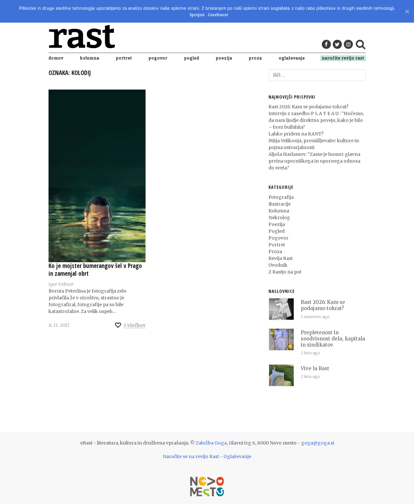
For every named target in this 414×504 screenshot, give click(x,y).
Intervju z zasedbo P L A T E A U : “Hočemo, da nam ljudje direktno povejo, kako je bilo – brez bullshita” (316, 120)
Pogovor (158, 58)
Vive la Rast (315, 368)
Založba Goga (211, 443)
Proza (255, 58)
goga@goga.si (317, 443)
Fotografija (281, 197)
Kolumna (89, 58)
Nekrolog (279, 217)
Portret (124, 58)
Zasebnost (218, 14)
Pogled (191, 58)
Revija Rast (280, 258)
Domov (56, 58)
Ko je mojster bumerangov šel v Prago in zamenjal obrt (95, 270)
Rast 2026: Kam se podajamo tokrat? (308, 107)
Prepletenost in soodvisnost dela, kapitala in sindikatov (333, 338)
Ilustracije (279, 204)
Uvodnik (278, 265)
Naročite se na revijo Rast (191, 456)
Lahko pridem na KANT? (295, 134)
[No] (406, 10)
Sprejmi (197, 14)
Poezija (224, 58)
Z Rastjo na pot (284, 272)
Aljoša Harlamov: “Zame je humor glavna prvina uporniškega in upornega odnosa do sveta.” (314, 161)
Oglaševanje (292, 58)
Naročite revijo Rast (343, 58)
